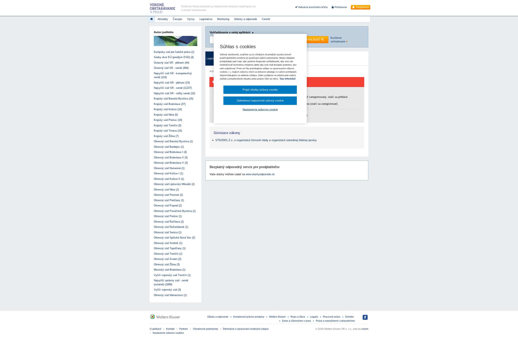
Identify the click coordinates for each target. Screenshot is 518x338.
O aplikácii (155, 329)
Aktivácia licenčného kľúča (313, 7)
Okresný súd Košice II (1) (169, 178)
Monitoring (223, 19)
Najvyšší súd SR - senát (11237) (173, 87)
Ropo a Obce (298, 316)
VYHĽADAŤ (313, 39)
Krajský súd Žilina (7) (166, 136)
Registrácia (362, 7)
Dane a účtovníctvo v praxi (296, 320)
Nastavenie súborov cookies (168, 333)
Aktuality (163, 19)
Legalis (314, 316)
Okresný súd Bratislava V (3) (171, 162)
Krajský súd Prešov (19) (168, 119)
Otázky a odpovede (245, 19)
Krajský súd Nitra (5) (166, 114)
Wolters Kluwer (277, 316)
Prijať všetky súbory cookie (260, 89)
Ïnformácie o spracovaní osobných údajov (246, 329)
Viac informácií (287, 78)
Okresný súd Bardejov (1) (169, 146)
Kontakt (170, 329)
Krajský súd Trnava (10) (168, 130)
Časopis (177, 19)
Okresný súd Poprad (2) (168, 205)
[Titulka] (151, 19)
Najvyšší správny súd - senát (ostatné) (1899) (171, 282)
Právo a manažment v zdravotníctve (335, 320)
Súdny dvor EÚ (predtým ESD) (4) (174, 57)
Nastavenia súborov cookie (260, 109)
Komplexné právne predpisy (248, 316)
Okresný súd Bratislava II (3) (171, 157)
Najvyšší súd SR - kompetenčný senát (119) (173, 75)
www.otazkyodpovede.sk (260, 174)
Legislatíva (206, 19)
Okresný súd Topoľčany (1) (170, 248)
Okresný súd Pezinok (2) (168, 194)
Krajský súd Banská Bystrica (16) (173, 98)
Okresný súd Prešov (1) (168, 216)
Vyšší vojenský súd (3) (167, 289)
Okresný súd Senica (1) (168, 232)
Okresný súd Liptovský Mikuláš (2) (174, 184)
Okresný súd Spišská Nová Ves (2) (174, 237)
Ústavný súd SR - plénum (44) (171, 62)
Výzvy (191, 19)
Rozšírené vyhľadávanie (338, 40)
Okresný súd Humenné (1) (169, 168)
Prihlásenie (340, 7)
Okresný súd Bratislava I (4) (170, 152)
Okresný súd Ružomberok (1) (171, 226)
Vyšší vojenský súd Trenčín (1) (172, 275)
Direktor (349, 316)
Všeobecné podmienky (205, 329)
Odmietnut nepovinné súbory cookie (260, 100)
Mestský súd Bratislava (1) (169, 269)
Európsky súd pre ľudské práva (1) (174, 51)
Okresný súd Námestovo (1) (170, 295)
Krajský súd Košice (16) (168, 109)
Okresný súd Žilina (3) (167, 264)
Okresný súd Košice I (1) (168, 173)
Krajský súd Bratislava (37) (170, 104)
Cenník (266, 19)
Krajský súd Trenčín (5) (167, 125)
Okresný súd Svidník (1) (168, 243)
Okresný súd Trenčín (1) (168, 253)
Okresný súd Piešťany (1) (169, 200)
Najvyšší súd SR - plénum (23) (172, 82)
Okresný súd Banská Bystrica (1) (173, 141)
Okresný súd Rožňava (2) (169, 221)
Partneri (183, 329)
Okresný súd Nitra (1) (166, 189)
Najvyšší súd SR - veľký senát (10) (174, 93)
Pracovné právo (331, 316)
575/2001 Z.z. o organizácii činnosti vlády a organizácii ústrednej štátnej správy (266, 140)
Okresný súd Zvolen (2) (167, 259)
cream (364, 329)
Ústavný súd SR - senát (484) (171, 67)
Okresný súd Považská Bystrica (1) (175, 210)
